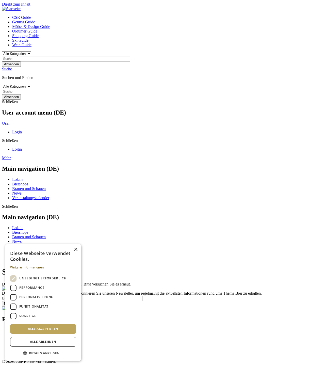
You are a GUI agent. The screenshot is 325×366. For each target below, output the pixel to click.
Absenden (11, 64)
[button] (43, 353)
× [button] (75, 249)
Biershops (20, 184)
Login (17, 132)
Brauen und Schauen (29, 188)
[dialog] (43, 302)
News (17, 193)
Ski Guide (20, 40)
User (6, 123)
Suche (7, 69)
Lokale (17, 179)
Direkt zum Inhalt (16, 4)
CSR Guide (21, 17)
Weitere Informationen (27, 267)
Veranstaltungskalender (30, 198)
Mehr (6, 158)
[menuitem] (167, 17)
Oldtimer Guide (24, 31)
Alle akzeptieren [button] (43, 329)
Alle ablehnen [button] (43, 342)
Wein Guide (21, 45)
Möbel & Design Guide (31, 26)
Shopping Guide (25, 36)
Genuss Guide (23, 22)
